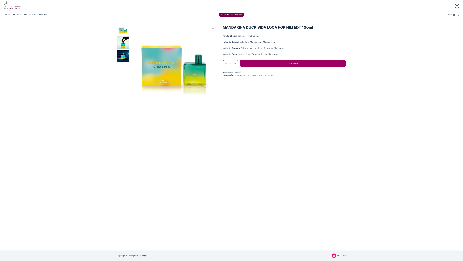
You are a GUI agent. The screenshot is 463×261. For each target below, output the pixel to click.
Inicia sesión (292, 63)
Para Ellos (257, 75)
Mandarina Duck (243, 75)
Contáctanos (30, 15)
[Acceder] (457, 6)
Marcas (16, 15)
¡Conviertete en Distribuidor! (231, 15)
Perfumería (268, 75)
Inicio (7, 15)
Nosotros (43, 15)
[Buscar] (458, 15)
